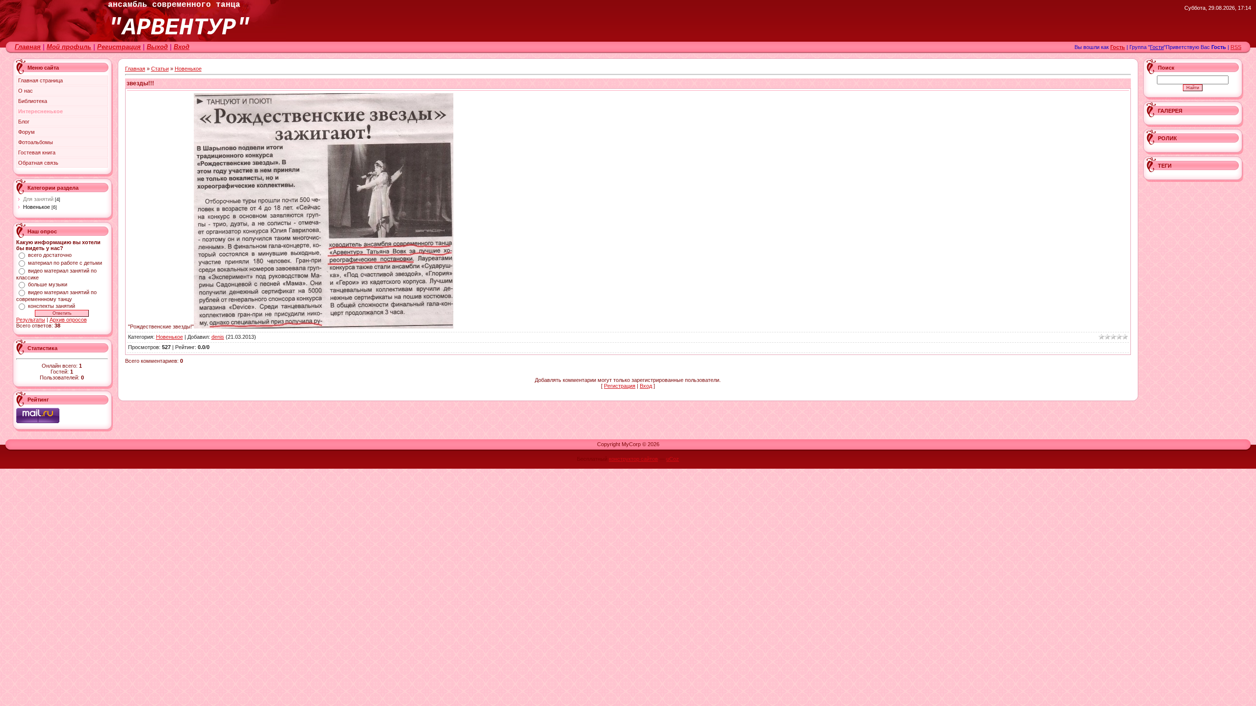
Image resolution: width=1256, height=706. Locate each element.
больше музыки (47, 284)
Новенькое (36, 207)
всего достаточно (50, 255)
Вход (181, 46)
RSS (1235, 47)
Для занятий (38, 199)
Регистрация (119, 46)
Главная (28, 46)
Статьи (160, 69)
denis (217, 337)
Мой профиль (69, 46)
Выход (157, 46)
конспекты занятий (51, 306)
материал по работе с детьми (65, 263)
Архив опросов (68, 320)
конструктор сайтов (633, 459)
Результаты (30, 320)
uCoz (672, 459)
